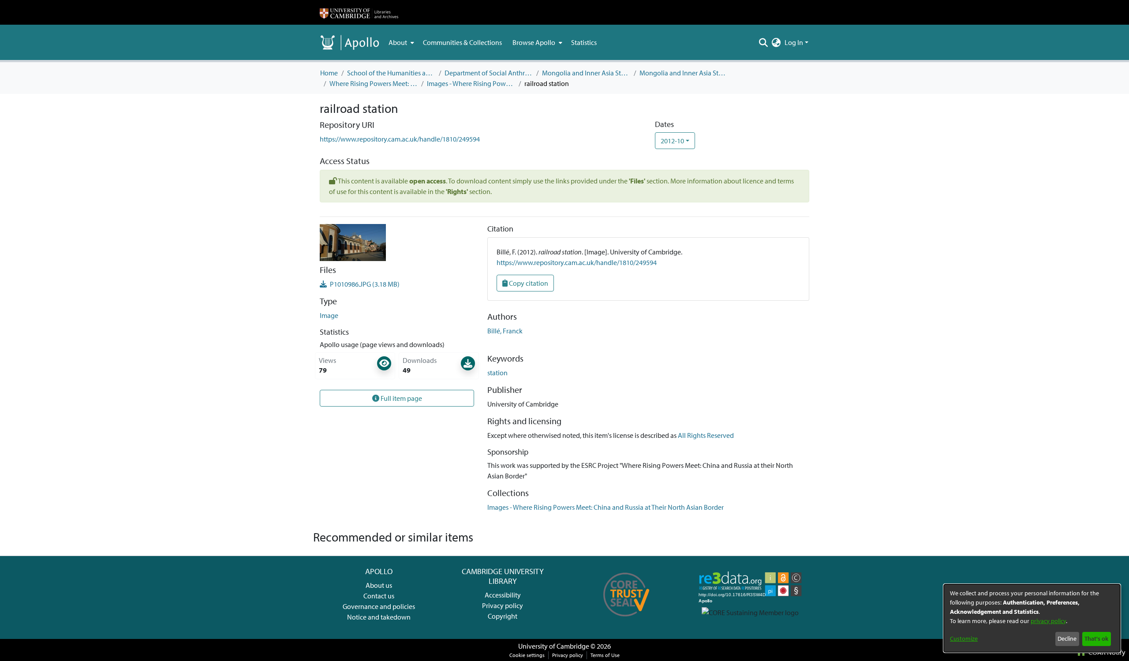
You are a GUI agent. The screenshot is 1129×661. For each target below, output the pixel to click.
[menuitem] (400, 42)
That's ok (1096, 638)
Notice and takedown (379, 616)
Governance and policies (379, 606)
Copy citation (528, 283)
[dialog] (1032, 618)
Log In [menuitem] (794, 42)
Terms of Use (605, 655)
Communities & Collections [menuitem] (462, 42)
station (497, 372)
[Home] (359, 12)
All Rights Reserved (706, 435)
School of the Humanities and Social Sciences (391, 72)
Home (329, 72)
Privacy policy (502, 605)
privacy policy (1048, 621)
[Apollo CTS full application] (626, 619)
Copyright (502, 616)
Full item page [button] (400, 398)
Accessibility (503, 594)
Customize (964, 638)
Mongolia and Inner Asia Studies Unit (586, 72)
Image (329, 315)
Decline (1067, 638)
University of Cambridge (553, 646)
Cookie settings (527, 655)
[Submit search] (763, 42)
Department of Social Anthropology (489, 72)
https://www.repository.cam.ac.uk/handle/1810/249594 (400, 138)
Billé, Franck (505, 330)
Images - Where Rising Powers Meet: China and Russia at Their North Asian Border (471, 83)
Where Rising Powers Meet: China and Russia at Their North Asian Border (373, 83)
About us (379, 585)
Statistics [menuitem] (584, 42)
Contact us (378, 595)
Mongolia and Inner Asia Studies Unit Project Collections (683, 72)
